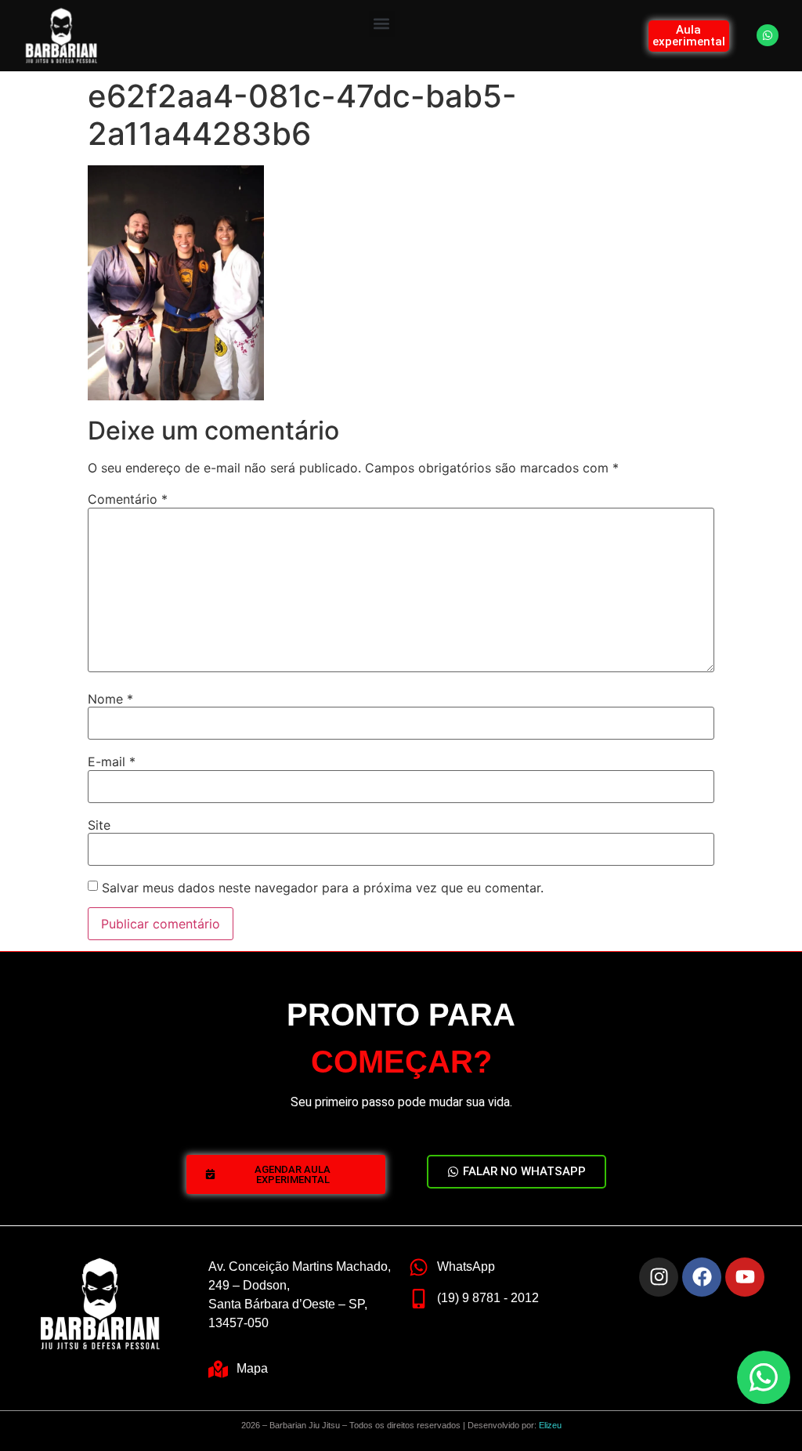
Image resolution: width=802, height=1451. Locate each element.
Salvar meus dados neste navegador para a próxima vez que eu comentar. (323, 887)
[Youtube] (744, 1277)
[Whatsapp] (768, 35)
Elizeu (550, 1425)
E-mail (111, 761)
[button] (382, 24)
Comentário (128, 499)
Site (99, 825)
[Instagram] (658, 1277)
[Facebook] (701, 1277)
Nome (110, 699)
